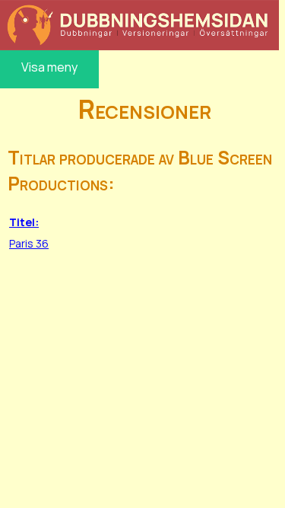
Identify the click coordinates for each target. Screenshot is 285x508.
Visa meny (49, 67)
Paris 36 (29, 243)
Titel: (24, 222)
